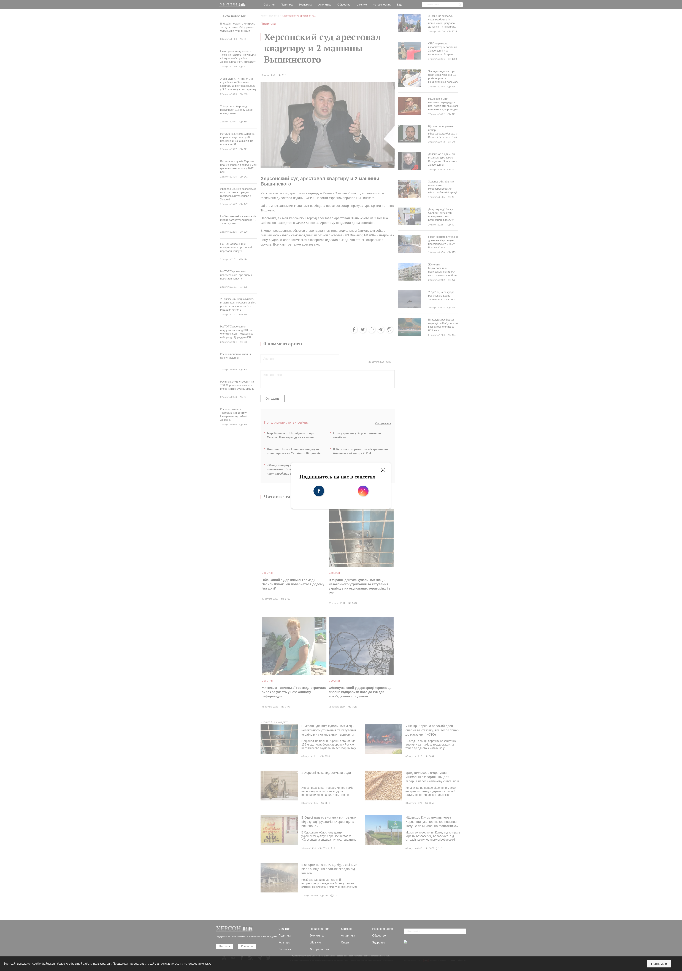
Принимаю (659, 963)
